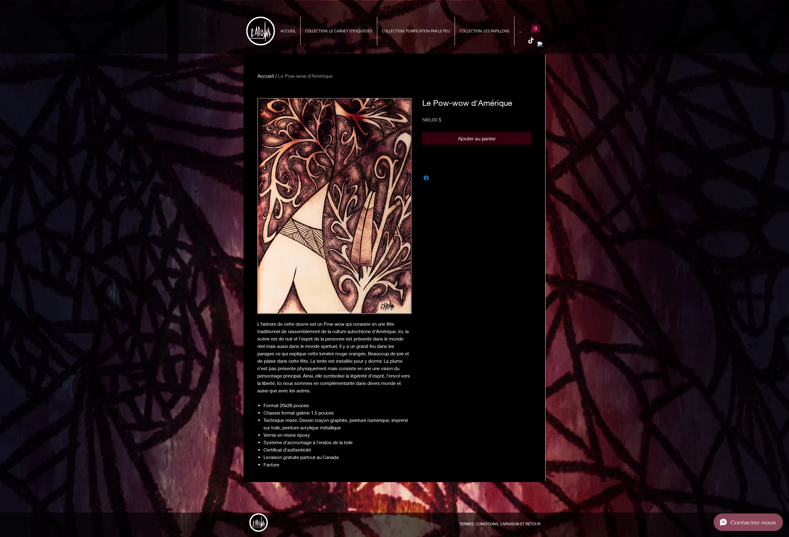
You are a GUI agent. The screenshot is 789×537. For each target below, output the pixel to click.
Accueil (265, 76)
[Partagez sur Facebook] (426, 178)
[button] (536, 26)
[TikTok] (530, 40)
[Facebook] (541, 45)
